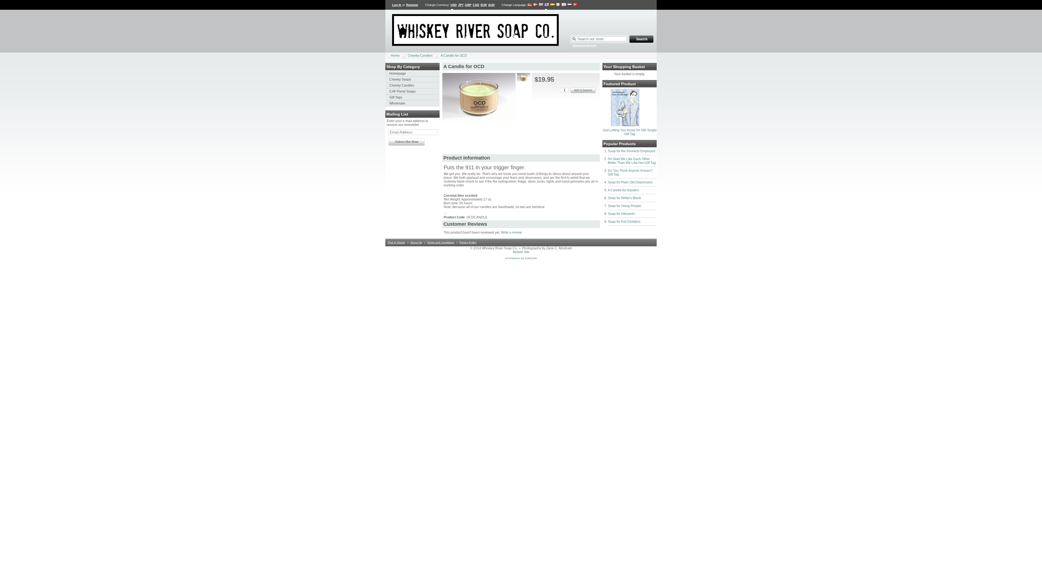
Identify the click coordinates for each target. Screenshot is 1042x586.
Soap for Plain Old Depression (630, 182)
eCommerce (512, 258)
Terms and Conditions (440, 242)
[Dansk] (535, 5)
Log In (396, 5)
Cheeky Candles (420, 56)
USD (453, 5)
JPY (460, 5)
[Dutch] (569, 5)
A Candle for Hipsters (623, 190)
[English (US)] (546, 5)
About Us (416, 242)
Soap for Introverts (621, 214)
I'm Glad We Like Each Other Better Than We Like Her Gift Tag (632, 161)
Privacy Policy (467, 242)
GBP (468, 5)
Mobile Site (521, 252)
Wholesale (397, 103)
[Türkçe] (575, 5)
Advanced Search (584, 45)
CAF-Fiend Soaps (402, 91)
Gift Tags (395, 97)
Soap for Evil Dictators (624, 222)
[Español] (552, 5)
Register (412, 5)
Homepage (397, 73)
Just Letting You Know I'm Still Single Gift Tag (630, 132)
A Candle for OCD (454, 56)
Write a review (511, 232)
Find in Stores (396, 242)
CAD (476, 5)
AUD (491, 5)
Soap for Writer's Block (624, 198)
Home (395, 56)
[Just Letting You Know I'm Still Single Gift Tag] (625, 125)
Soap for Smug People (624, 206)
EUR (484, 5)
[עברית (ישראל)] (563, 5)
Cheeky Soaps (400, 79)
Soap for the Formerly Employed (631, 151)
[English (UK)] (541, 5)
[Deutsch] (530, 5)
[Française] (558, 5)
